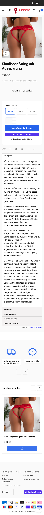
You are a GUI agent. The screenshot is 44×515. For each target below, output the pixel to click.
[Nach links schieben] (4, 37)
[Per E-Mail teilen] (28, 149)
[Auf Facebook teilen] (10, 149)
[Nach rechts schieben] (39, 37)
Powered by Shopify (29, 511)
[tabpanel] (22, 232)
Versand (12, 81)
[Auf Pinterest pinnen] (22, 149)
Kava (40, 327)
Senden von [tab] (8, 309)
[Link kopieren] (34, 149)
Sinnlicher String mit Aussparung (19, 436)
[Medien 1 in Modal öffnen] (22, 37)
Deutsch (35, 3)
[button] (3, 10)
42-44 (32, 111)
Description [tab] (8, 156)
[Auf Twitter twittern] (16, 149)
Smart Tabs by (34, 327)
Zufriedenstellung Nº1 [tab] (11, 323)
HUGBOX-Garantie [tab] (10, 319)
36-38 (10, 111)
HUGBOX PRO (19, 511)
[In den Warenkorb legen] (22, 448)
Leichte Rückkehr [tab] (10, 314)
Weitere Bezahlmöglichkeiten (22, 139)
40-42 (21, 111)
